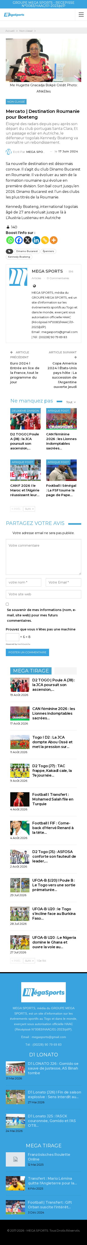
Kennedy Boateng (19, 256)
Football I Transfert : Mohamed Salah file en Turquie (52, 799)
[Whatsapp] (10, 240)
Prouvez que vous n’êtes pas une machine (40, 629)
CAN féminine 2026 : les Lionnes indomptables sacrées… (53, 713)
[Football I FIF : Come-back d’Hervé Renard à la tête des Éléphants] (19, 828)
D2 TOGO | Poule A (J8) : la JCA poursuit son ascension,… (53, 685)
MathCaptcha (23, 644)
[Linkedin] (36, 240)
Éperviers (48, 251)
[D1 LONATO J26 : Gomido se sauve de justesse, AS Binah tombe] (15, 1068)
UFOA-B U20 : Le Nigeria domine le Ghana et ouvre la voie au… (54, 942)
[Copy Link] (45, 240)
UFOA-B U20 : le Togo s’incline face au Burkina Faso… (54, 914)
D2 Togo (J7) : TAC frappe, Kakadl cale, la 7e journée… (52, 770)
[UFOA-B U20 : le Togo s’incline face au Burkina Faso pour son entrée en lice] (19, 914)
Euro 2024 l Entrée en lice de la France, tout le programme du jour (24, 372)
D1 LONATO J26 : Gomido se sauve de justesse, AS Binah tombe (53, 1068)
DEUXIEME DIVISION (25, 410)
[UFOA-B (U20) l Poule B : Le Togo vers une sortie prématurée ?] (19, 885)
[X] (27, 240)
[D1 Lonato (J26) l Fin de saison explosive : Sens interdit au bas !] (15, 1097)
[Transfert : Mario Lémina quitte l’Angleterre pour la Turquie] (15, 1183)
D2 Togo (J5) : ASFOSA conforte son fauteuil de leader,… (54, 856)
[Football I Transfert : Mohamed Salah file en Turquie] (19, 799)
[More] (54, 240)
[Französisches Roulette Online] (15, 1159)
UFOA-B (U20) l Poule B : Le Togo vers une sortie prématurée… (53, 885)
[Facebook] (19, 240)
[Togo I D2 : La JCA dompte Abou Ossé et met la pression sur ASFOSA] (19, 742)
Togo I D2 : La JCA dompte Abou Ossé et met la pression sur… (52, 742)
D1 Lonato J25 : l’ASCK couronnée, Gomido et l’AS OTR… (52, 1121)
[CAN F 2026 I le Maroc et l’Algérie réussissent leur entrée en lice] (25, 470)
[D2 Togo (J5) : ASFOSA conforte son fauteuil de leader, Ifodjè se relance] (19, 856)
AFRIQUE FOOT (58, 410)
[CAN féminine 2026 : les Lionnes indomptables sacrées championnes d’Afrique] (61, 419)
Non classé (16, 101)
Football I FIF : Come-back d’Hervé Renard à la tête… (53, 828)
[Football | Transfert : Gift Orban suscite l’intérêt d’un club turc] (15, 1207)
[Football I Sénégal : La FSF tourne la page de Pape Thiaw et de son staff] (61, 470)
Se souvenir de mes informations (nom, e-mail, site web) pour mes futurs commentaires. (41, 615)
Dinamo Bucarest (27, 251)
